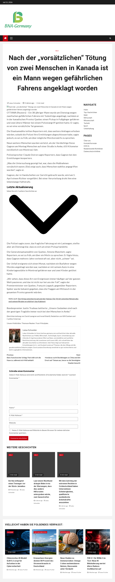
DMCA (86, 146)
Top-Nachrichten (90, 112)
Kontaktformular (90, 143)
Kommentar (14, 378)
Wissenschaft (89, 120)
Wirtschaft (88, 118)
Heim (86, 110)
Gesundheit (65, 532)
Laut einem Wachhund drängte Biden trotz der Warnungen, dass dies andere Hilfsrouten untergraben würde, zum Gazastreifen (43, 489)
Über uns (87, 140)
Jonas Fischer (23, 570)
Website (12, 423)
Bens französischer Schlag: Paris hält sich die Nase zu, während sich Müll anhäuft (24, 357)
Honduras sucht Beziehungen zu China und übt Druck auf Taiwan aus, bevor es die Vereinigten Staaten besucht (62, 359)
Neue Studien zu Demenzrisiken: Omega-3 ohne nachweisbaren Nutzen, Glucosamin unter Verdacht (70, 563)
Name (12, 407)
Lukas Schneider (15, 103)
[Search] (110, 38)
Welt (57, 51)
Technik (87, 123)
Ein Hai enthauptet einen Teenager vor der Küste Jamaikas (16, 483)
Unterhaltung (89, 128)
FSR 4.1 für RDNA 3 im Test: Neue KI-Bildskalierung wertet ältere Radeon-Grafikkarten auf (96, 563)
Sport (86, 126)
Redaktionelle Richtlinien (93, 149)
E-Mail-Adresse (15, 415)
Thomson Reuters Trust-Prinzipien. (35, 323)
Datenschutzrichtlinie (92, 151)
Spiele (90, 532)
